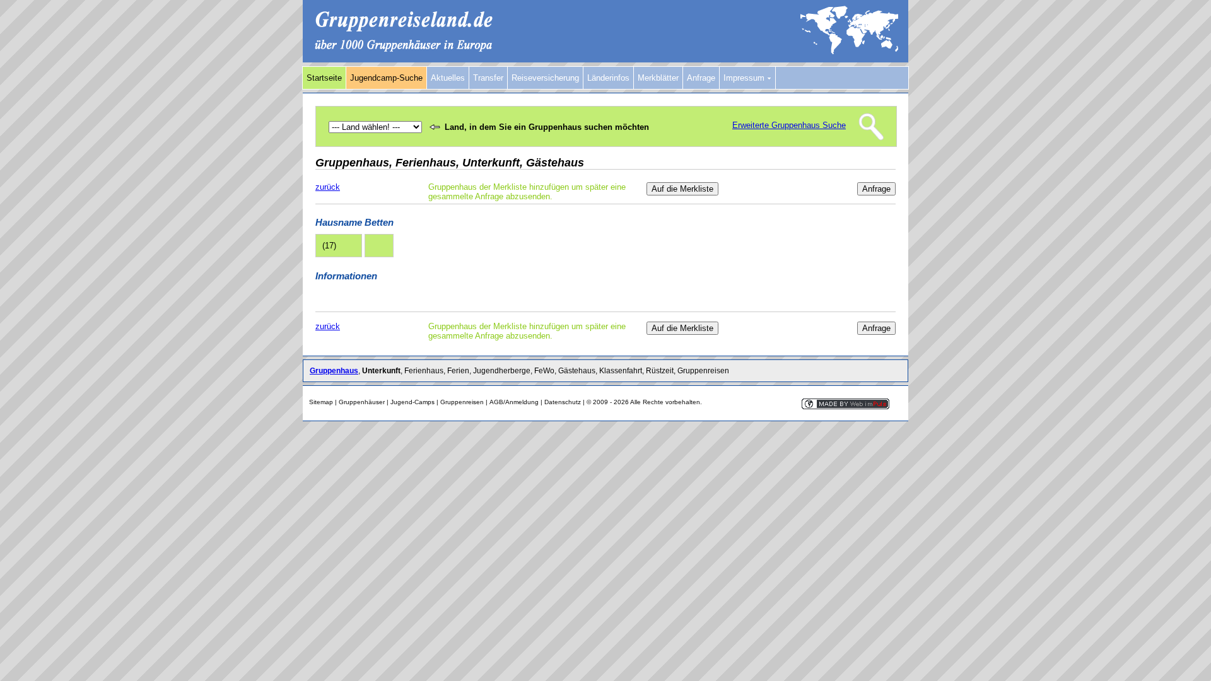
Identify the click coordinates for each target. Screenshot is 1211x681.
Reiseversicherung (545, 78)
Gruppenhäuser (362, 402)
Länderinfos (608, 78)
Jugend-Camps (412, 402)
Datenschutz (562, 402)
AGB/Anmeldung (514, 402)
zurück (327, 187)
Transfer (488, 78)
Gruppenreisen (462, 402)
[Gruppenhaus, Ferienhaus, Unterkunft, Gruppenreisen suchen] (605, 59)
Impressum (745, 78)
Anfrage (701, 78)
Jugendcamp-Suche (386, 78)
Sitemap (321, 402)
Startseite (324, 78)
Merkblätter (658, 78)
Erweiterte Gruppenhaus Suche (789, 125)
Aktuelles (448, 78)
